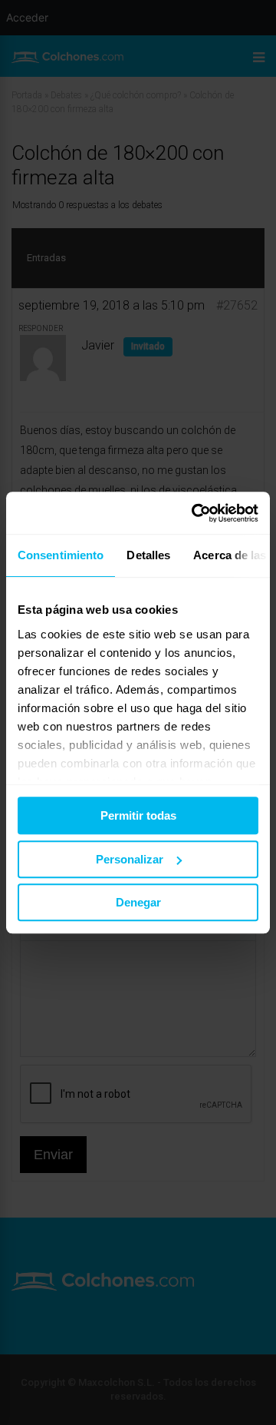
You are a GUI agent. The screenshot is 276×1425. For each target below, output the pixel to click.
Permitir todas (138, 815)
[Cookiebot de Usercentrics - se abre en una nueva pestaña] (194, 513)
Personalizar (129, 859)
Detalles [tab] (148, 555)
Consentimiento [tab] (61, 555)
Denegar (138, 902)
